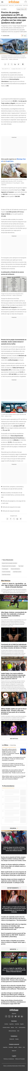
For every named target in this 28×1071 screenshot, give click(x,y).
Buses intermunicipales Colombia (9, 563)
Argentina (11, 1024)
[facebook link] (6, 1016)
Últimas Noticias (12, 1030)
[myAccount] (25, 2)
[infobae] (14, 2)
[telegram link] (19, 1016)
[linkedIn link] (22, 1016)
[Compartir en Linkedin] (15, 64)
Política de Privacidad (20, 1059)
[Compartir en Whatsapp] (5, 64)
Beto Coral (6, 5)
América (6, 1024)
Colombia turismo (17, 571)
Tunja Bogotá (5, 568)
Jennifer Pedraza (13, 5)
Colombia (3, 9)
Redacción (11, 1039)
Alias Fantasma (21, 5)
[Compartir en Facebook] (8, 64)
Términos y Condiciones (8, 1059)
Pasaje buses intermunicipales (9, 566)
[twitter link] (9, 1016)
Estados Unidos (6, 1027)
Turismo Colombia (6, 571)
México (12, 1027)
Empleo (17, 1039)
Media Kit (14, 1050)
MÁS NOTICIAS (14, 738)
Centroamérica (22, 1027)
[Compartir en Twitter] (11, 64)
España (22, 1024)
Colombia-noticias (6, 574)
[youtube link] (15, 1016)
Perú (16, 1027)
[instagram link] (12, 1016)
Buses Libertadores (15, 568)
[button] (2, 2)
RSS (18, 1030)
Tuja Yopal (21, 566)
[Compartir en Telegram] (18, 64)
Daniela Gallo (6, 35)
